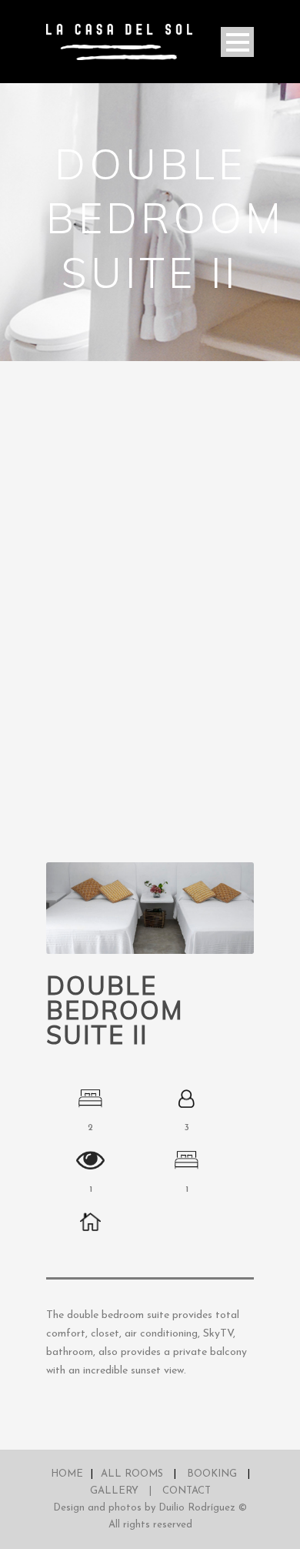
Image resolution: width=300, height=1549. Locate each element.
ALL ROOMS (132, 1474)
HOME (67, 1474)
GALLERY (114, 1491)
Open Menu (237, 42)
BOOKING (212, 1474)
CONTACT (186, 1491)
